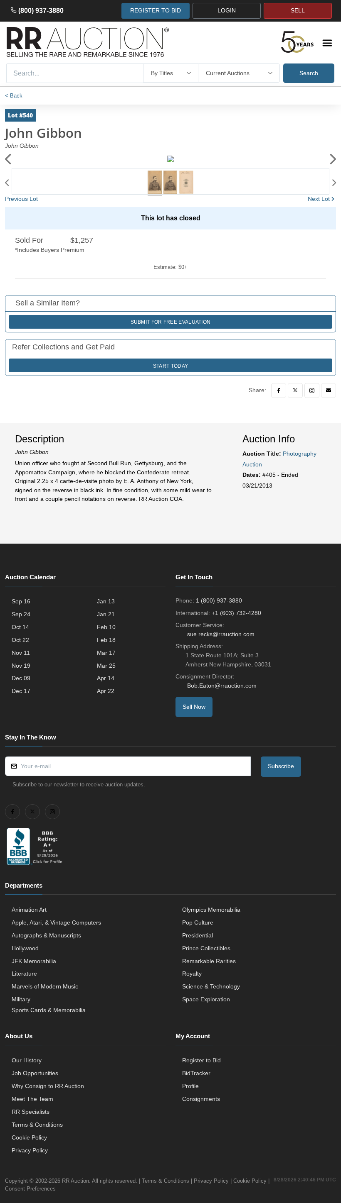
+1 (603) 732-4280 (236, 613)
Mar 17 (106, 652)
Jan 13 (106, 601)
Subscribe (281, 766)
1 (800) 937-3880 (219, 600)
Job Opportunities (35, 1073)
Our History (27, 1060)
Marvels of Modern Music (45, 986)
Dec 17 (21, 691)
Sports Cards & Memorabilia (49, 1010)
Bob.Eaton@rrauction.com (222, 685)
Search (308, 73)
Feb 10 (106, 627)
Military (21, 999)
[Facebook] (278, 390)
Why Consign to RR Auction (48, 1086)
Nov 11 (21, 652)
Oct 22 (20, 640)
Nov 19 (21, 665)
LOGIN (226, 10)
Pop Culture (197, 922)
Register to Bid (201, 1060)
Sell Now (194, 706)
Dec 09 (21, 678)
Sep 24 (21, 614)
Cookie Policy (29, 1137)
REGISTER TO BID (155, 10)
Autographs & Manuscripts (46, 935)
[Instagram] (311, 390)
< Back (13, 96)
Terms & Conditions (37, 1124)
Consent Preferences (30, 1189)
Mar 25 (106, 665)
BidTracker (196, 1073)
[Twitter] (295, 390)
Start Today (170, 366)
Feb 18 (106, 640)
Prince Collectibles (206, 948)
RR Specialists (30, 1111)
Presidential (197, 935)
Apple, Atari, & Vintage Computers (56, 922)
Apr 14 (105, 678)
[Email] (328, 390)
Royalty (192, 973)
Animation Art (29, 909)
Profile (190, 1086)
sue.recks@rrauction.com (221, 634)
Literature (24, 973)
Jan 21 (106, 614)
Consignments (201, 1099)
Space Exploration (206, 999)
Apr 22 (105, 691)
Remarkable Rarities (209, 961)
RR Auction (75, 1181)
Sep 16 (21, 601)
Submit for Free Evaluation (171, 322)
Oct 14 (20, 627)
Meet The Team (32, 1099)
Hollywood (25, 948)
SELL (298, 10)
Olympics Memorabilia (211, 909)
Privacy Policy (30, 1150)
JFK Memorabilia (34, 961)
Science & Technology (211, 986)
